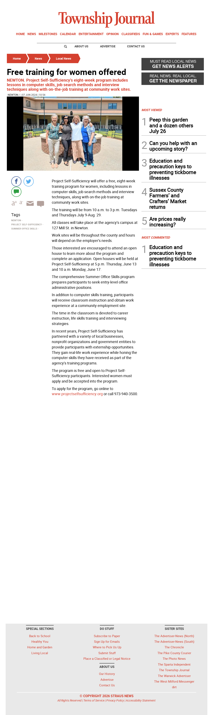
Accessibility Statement (141, 700)
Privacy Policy (115, 700)
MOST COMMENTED (155, 237)
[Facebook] (16, 181)
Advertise (107, 46)
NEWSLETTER (173, 4)
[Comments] (16, 191)
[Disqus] (73, 455)
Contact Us (136, 46)
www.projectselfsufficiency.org (77, 393)
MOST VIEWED (151, 110)
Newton (13, 94)
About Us (81, 46)
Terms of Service (93, 700)
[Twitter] (29, 181)
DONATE (196, 4)
